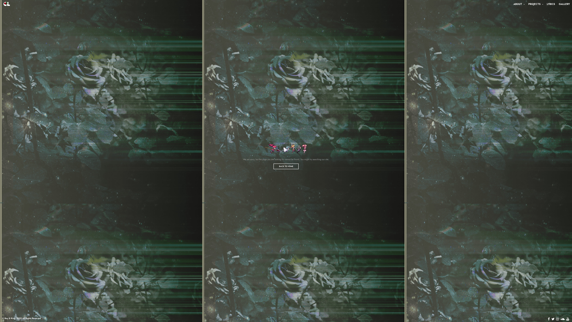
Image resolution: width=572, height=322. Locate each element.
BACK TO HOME (286, 166)
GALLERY (564, 4)
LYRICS (551, 4)
